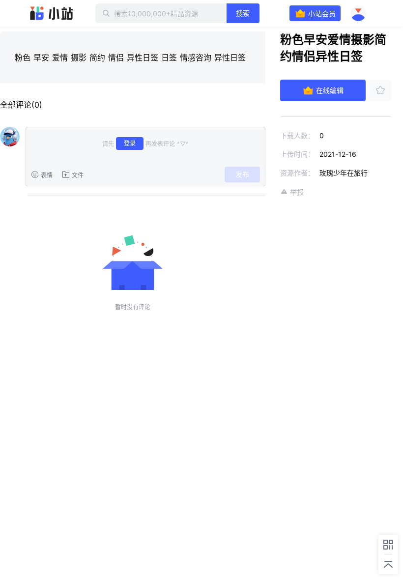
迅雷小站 (51, 13)
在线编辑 (330, 90)
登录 (130, 143)
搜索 (243, 13)
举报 (297, 192)
